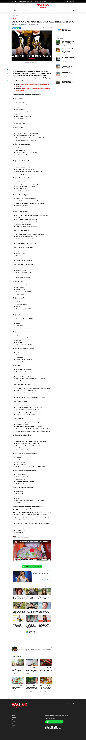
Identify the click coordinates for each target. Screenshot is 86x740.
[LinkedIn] (7, 80)
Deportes (61, 10)
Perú (37, 10)
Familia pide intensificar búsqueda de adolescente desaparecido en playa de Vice (68, 74)
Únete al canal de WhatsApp (33, 566)
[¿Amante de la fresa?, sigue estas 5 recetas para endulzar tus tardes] (46, 662)
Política (47, 10)
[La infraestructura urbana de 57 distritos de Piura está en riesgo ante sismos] (58, 66)
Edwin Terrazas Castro (16, 24)
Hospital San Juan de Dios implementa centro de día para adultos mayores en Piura (18, 669)
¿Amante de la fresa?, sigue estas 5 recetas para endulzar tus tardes (46, 669)
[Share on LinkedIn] (20, 28)
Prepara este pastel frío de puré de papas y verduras (29, 1)
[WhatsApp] (7, 76)
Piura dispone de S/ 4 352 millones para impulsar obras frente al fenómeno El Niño (68, 81)
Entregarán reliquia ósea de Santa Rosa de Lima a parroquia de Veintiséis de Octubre (45, 688)
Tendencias (54, 10)
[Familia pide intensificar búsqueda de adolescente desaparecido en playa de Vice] (58, 74)
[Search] (72, 10)
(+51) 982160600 (52, 718)
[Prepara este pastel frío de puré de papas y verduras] (18, 680)
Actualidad (31, 10)
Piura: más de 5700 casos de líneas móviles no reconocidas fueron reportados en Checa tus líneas (32, 670)
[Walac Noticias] (43, 5)
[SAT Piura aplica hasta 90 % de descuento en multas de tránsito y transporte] (58, 59)
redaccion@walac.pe (53, 715)
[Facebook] (7, 69)
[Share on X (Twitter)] (15, 28)
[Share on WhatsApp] (17, 28)
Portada (25, 10)
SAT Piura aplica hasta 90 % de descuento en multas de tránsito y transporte (68, 59)
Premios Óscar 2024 (16, 640)
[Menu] (73, 10)
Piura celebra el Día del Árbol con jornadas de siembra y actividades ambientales (31, 688)
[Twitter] (7, 73)
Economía (42, 10)
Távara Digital (30, 736)
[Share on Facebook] (13, 28)
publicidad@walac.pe (63, 715)
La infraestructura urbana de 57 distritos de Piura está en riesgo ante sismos (67, 66)
